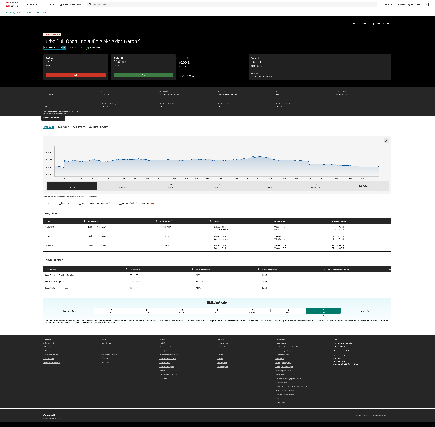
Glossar (220, 359)
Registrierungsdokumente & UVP (287, 347)
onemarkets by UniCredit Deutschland (18, 13)
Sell (75, 75)
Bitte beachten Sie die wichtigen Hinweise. (55, 113)
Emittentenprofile (282, 382)
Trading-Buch (222, 363)
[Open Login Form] (427, 5)
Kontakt (162, 343)
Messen (162, 371)
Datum (48, 221)
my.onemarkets (107, 351)
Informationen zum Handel (169, 355)
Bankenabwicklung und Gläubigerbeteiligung (291, 386)
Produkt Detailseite (40, 13)
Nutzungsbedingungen (283, 363)
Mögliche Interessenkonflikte (286, 394)
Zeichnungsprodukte (51, 355)
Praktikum (163, 379)
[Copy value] (64, 47)
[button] (72, 186)
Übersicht (105, 358)
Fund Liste (105, 362)
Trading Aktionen (166, 351)
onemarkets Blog (165, 363)
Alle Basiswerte (49, 359)
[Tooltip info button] (167, 91)
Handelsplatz (51, 269)
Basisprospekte (281, 343)
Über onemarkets (166, 347)
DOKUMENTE (79, 127)
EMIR (277, 398)
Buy (143, 75)
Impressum (357, 415)
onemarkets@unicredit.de (343, 343)
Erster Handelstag (203, 269)
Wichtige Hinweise (282, 355)
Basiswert (63, 127)
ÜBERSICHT (49, 127)
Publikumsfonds (49, 351)
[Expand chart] (386, 140)
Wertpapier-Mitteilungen (284, 367)
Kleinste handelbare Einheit (338, 269)
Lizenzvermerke (281, 375)
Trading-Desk (106, 343)
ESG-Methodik (280, 402)
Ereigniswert (93, 221)
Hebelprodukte (49, 347)
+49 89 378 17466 (340, 347)
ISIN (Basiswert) (166, 221)
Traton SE (255, 58)
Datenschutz (280, 359)
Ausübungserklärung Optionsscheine (288, 379)
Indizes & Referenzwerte (52, 363)
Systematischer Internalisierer (286, 390)
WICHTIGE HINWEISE (98, 127)
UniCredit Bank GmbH (55, 418)
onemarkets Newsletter (168, 359)
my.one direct (106, 347)
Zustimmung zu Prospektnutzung (287, 351)
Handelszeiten (135, 269)
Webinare (221, 355)
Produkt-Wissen (223, 347)
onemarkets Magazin (167, 367)
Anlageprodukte (49, 343)
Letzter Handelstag (269, 269)
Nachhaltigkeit (223, 367)
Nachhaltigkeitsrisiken (283, 371)
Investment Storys (224, 343)
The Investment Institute (168, 375)
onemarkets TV (223, 351)
